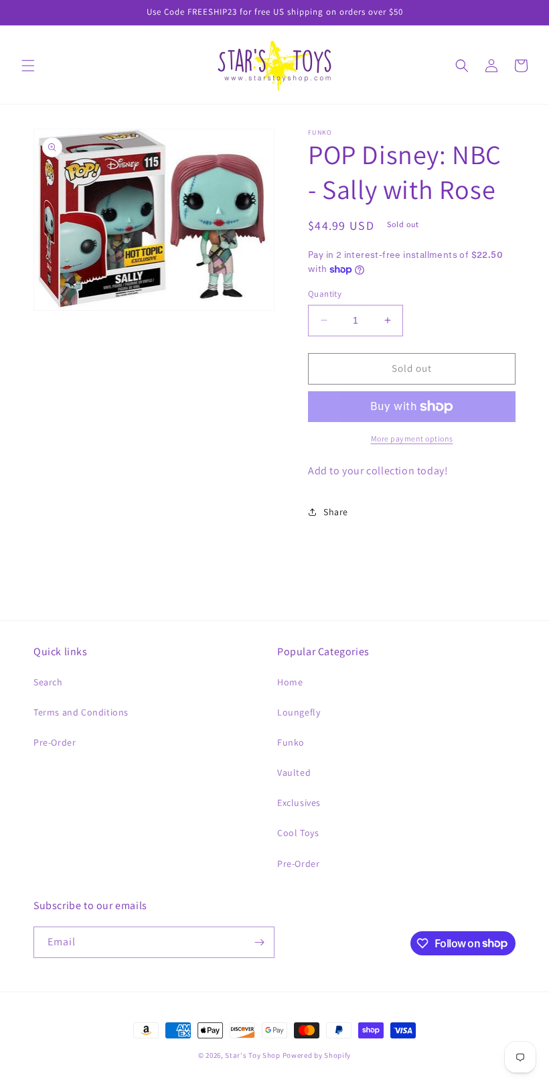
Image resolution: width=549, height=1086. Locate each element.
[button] (28, 65)
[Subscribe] (259, 942)
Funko (291, 742)
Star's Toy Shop (253, 1055)
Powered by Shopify (317, 1055)
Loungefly (298, 712)
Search (48, 682)
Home (290, 682)
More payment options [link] (412, 438)
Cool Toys (298, 833)
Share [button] (335, 512)
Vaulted (294, 772)
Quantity (324, 293)
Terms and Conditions (81, 712)
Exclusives (299, 803)
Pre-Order (54, 742)
